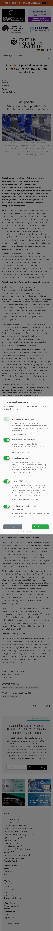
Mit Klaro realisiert (26, 531)
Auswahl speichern (13, 527)
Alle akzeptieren (40, 527)
